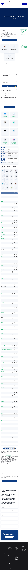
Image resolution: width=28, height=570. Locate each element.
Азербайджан (3, 198)
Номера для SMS (16, 1)
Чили (1, 420)
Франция (2, 413)
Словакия (2, 380)
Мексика (2, 329)
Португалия (2, 362)
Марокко (2, 322)
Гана (1, 242)
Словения (2, 383)
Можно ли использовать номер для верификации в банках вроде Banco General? (8, 495)
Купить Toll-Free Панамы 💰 (9, 107)
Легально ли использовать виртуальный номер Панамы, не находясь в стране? (8, 526)
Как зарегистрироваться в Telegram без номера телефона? (23, 50)
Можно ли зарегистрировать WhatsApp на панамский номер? (7, 511)
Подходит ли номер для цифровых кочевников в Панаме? (8, 507)
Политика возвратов (17, 560)
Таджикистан (2, 387)
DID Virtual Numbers (8, 455)
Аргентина (2, 208)
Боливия (2, 227)
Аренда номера (18, 3)
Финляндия (2, 410)
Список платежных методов (17, 555)
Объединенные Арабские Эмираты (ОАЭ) (6, 349)
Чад (1, 436)
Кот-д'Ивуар (2, 302)
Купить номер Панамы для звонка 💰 (9, 86)
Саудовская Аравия (3, 373)
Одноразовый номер (10, 556)
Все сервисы (9, 563)
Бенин (1, 222)
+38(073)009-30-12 (24, 547)
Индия (1, 267)
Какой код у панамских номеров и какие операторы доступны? (8, 491)
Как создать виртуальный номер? (23, 54)
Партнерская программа (16, 549)
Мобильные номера (10, 549)
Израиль (2, 265)
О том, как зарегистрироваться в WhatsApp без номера (23, 46)
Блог (15, 550)
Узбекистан (2, 401)
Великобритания (3, 234)
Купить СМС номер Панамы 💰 (9, 448)
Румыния (2, 369)
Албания (2, 201)
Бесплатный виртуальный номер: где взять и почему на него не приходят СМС (23, 31)
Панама (2, 353)
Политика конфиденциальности (17, 559)
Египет (2, 263)
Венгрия (2, 236)
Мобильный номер (5, 124)
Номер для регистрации (9, 558)
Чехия (1, 417)
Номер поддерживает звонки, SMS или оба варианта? (7, 518)
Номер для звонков (5, 116)
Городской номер (14, 116)
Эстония (2, 427)
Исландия (2, 278)
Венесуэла (2, 238)
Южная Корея (3, 434)
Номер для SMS (9, 554)
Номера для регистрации (10, 3)
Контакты (16, 547)
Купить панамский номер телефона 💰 (9, 40)
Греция (2, 254)
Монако (2, 333)
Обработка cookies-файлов (17, 562)
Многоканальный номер (10, 552)
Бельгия (2, 220)
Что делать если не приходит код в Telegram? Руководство (23, 42)
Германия (2, 247)
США (1, 385)
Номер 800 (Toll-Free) (14, 124)
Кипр (1, 293)
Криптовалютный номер (10, 561)
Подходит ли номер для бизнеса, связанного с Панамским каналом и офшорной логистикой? (8, 499)
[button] (13, 1)
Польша (2, 360)
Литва (1, 307)
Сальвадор (2, 371)
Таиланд (2, 392)
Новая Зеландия (3, 345)
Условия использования (16, 557)
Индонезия (2, 269)
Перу (1, 358)
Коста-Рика (2, 299)
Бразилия (2, 232)
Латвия (2, 309)
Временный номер (10, 555)
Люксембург (2, 312)
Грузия (2, 256)
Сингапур (2, 378)
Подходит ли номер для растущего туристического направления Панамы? (8, 514)
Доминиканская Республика (4, 260)
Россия (2, 367)
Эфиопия (2, 430)
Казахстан (2, 284)
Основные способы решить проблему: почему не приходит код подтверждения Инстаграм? (23, 36)
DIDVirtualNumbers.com (16, 568)
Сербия (2, 376)
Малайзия (2, 324)
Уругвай (2, 406)
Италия (2, 282)
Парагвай (2, 356)
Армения (2, 210)
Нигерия (2, 338)
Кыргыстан (2, 304)
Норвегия (2, 347)
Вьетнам (2, 240)
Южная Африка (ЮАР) (4, 432)
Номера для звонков (10, 1)
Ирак (1, 271)
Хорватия (2, 415)
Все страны (9, 564)
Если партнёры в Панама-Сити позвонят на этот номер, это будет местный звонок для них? (8, 503)
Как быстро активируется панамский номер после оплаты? (8, 522)
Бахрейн (2, 215)
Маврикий (2, 314)
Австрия (2, 196)
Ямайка (2, 441)
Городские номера (10, 548)
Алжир (2, 203)
